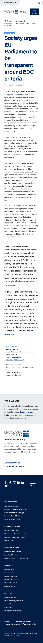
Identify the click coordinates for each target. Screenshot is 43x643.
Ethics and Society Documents (13, 601)
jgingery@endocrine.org (14, 375)
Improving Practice (11, 547)
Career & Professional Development (15, 509)
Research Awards (9, 540)
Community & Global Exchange (14, 513)
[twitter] (6, 482)
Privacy (18, 636)
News (11, 21)
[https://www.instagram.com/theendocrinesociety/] (14, 482)
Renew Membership (10, 573)
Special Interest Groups (11, 506)
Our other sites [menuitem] (9, 2)
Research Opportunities (11, 530)
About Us (8, 593)
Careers (7, 621)
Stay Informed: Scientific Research (15, 534)
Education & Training (10, 555)
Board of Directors (10, 597)
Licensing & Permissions (22, 621)
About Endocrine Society (12, 519)
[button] (39, 3)
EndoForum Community (11, 579)
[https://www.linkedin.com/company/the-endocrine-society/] (18, 482)
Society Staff (8, 604)
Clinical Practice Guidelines (13, 552)
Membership (9, 565)
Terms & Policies (9, 636)
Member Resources (10, 576)
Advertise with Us (9, 586)
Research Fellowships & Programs (15, 537)
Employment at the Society (12, 610)
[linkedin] (22, 482)
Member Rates (9, 569)
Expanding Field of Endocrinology (14, 516)
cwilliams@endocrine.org (15, 360)
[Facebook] (10, 482)
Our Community (10, 501)
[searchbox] (29, 3)
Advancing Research (12, 526)
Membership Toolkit (10, 583)
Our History (8, 607)
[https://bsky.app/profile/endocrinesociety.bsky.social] (6, 485)
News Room (19, 21)
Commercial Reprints (12, 624)
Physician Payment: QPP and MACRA (16, 558)
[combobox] (29, 3)
